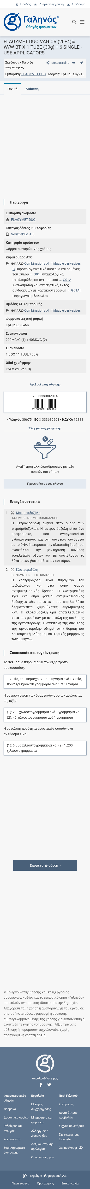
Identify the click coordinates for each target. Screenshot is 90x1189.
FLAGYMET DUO (33, 74)
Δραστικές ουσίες (16, 1117)
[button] (41, 1085)
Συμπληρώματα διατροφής (14, 1150)
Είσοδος (25, 4)
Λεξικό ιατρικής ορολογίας (42, 1146)
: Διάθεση (45, 865)
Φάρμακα (10, 1109)
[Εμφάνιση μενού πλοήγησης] (82, 22)
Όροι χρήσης (45, 1183)
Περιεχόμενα (20, 1183)
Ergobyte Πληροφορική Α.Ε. (48, 1175)
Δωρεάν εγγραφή (51, 4)
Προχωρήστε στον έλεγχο (45, 483)
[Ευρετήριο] (73, 62)
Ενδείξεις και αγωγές (13, 1128)
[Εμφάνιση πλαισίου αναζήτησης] (74, 22)
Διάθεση (32, 89)
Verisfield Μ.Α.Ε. (23, 234)
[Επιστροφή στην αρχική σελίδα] (45, 1068)
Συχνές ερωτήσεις (71, 1126)
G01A (67, 280)
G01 (37, 274)
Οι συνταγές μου (42, 1157)
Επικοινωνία (69, 1183)
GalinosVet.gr (68, 1147)
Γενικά (12, 89)
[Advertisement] (45, 143)
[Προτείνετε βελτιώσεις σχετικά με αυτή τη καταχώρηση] (81, 62)
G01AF (76, 290)
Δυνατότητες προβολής (68, 1115)
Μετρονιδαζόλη (28, 513)
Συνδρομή (77, 4)
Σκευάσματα (12, 1139)
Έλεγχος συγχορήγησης (41, 1106)
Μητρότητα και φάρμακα (41, 1120)
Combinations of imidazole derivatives (52, 263)
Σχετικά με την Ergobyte (69, 1136)
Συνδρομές (66, 1104)
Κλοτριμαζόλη (27, 569)
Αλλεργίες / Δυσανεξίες (39, 1133)
